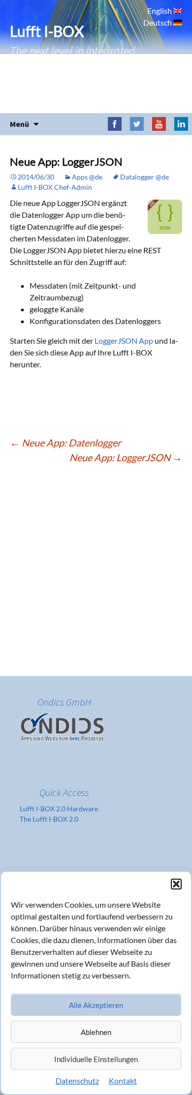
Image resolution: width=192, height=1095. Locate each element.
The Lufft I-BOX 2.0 (49, 819)
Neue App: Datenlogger (65, 442)
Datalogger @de (144, 177)
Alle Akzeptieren (96, 1005)
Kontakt (123, 1080)
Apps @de (87, 177)
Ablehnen (96, 1032)
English (160, 10)
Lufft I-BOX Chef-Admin (55, 187)
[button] (176, 884)
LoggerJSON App (124, 340)
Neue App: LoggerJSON (125, 457)
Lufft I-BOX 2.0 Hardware (59, 808)
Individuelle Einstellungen (96, 1059)
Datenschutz (77, 1080)
